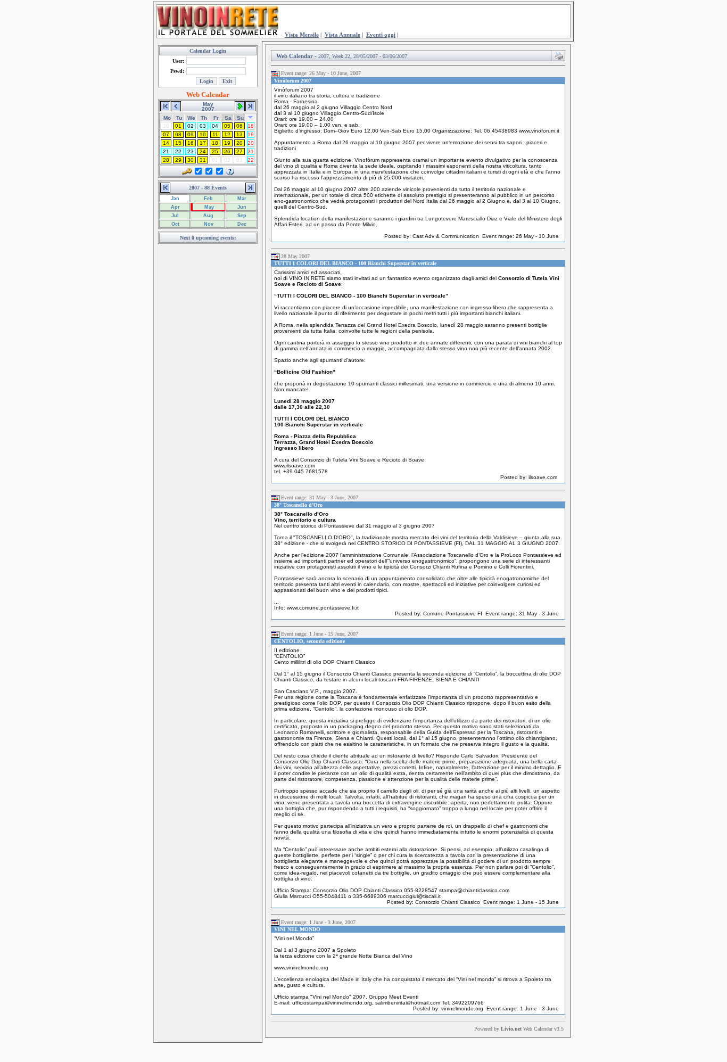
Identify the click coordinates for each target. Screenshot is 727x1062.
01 (178, 126)
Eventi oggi (380, 34)
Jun (241, 207)
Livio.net (511, 1029)
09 (190, 134)
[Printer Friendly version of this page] (559, 55)
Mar (241, 198)
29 (178, 160)
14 (166, 143)
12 (227, 134)
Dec (241, 224)
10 (203, 134)
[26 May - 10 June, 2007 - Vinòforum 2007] (275, 73)
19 (250, 134)
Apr (174, 207)
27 (239, 151)
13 (239, 134)
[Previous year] (165, 105)
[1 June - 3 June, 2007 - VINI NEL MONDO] (275, 922)
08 (178, 134)
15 (178, 143)
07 (166, 134)
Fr (216, 118)
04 (215, 126)
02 (190, 126)
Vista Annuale (342, 34)
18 (250, 126)
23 (190, 151)
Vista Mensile (302, 34)
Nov (207, 224)
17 (203, 143)
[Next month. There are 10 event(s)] (240, 105)
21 (166, 151)
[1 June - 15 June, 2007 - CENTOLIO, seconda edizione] (275, 634)
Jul (174, 215)
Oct (174, 224)
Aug (207, 215)
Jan (174, 198)
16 (190, 143)
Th (204, 118)
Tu (179, 118)
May (208, 207)
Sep (241, 215)
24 (203, 151)
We (191, 118)
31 (203, 160)
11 (215, 134)
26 (227, 151)
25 (215, 151)
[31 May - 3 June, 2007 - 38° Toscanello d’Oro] (275, 497)
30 (190, 160)
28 (166, 160)
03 (203, 126)
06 (239, 126)
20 (239, 143)
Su (240, 118)
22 (178, 151)
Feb (207, 198)
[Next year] (250, 105)
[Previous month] (176, 105)
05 (227, 126)
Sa (228, 118)
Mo (167, 118)
